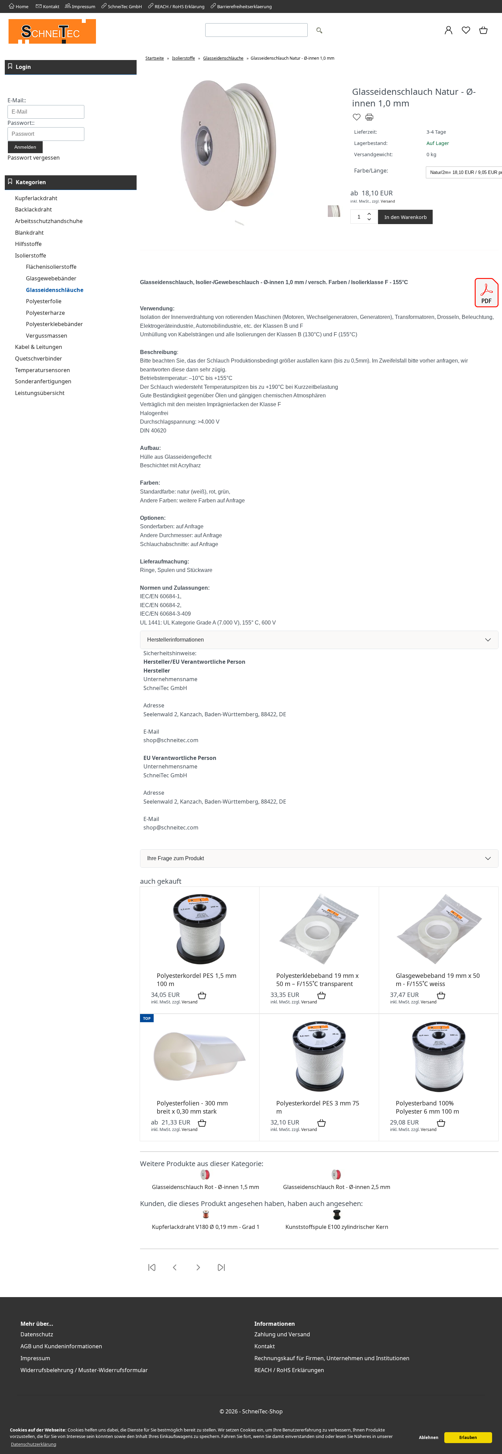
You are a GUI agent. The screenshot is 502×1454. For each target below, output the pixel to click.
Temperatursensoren (42, 370)
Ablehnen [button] (428, 1437)
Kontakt (50, 6)
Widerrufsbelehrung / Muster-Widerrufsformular (84, 1370)
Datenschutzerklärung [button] (33, 1444)
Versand (388, 201)
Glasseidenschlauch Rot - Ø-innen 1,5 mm (205, 1187)
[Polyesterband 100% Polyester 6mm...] (438, 1092)
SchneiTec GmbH (124, 6)
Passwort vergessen (34, 157)
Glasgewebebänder (51, 278)
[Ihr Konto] (448, 33)
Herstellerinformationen (175, 640)
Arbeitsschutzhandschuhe (49, 221)
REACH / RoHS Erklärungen (289, 1370)
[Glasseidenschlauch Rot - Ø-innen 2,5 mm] (337, 1178)
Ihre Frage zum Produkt (175, 858)
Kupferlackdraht (36, 198)
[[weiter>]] (198, 1271)
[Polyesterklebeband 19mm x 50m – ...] (319, 964)
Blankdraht (29, 232)
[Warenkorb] (484, 33)
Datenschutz (36, 1334)
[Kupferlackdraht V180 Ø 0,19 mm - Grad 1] (205, 1218)
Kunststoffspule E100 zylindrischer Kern (336, 1227)
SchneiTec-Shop (262, 1411)
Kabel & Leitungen (38, 347)
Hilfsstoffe (28, 244)
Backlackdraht (33, 209)
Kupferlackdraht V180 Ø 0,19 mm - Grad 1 (206, 1227)
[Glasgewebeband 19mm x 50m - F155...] (438, 964)
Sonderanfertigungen (43, 381)
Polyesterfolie (43, 301)
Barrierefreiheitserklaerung (244, 6)
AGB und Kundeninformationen (61, 1346)
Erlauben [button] (468, 1437)
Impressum (83, 6)
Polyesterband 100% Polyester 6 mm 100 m (427, 1107)
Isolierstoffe (30, 255)
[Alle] (319, 31)
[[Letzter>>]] (221, 1271)
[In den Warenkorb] (202, 996)
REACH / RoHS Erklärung (179, 6)
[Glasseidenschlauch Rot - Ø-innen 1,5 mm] (205, 1178)
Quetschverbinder (38, 358)
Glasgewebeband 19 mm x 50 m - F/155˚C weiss (438, 979)
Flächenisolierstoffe (51, 266)
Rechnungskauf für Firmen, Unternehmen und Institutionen (331, 1358)
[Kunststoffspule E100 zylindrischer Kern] (337, 1218)
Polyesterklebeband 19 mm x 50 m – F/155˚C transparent (317, 979)
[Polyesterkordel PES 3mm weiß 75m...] (319, 1092)
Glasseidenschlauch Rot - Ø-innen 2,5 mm (336, 1187)
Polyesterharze (45, 313)
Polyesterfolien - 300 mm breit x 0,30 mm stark (192, 1107)
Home (21, 6)
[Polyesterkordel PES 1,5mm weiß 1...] (199, 964)
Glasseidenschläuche (54, 290)
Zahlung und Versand (282, 1334)
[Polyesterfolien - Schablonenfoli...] (199, 1092)
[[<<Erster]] (151, 1271)
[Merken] (356, 119)
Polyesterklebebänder (54, 324)
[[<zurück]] (175, 1271)
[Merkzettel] (466, 33)
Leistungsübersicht (40, 393)
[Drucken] (369, 119)
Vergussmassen (46, 335)
